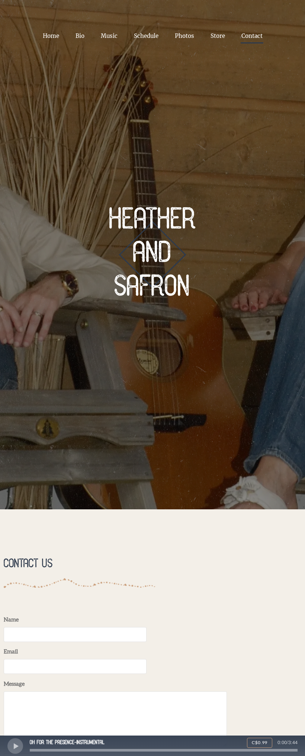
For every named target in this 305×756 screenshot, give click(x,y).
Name (11, 620)
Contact (252, 35)
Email (11, 652)
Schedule (146, 35)
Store (218, 35)
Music (109, 35)
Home (51, 35)
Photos (184, 35)
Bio (80, 35)
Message (14, 684)
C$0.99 (259, 742)
